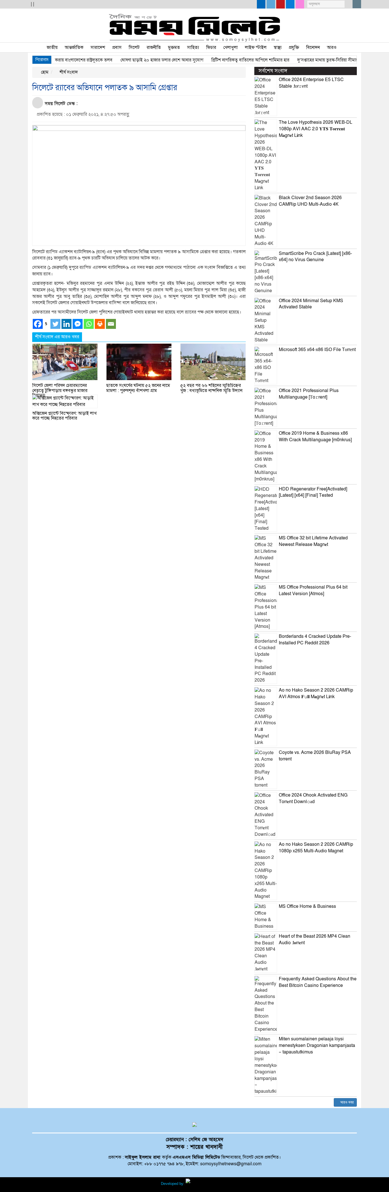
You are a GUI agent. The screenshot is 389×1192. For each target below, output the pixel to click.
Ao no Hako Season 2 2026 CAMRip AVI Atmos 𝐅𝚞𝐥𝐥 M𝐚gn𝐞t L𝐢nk (316, 693)
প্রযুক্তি (294, 47)
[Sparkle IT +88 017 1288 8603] (207, 1183)
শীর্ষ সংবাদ (68, 72)
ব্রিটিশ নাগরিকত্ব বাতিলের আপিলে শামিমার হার (237, 60)
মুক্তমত (174, 47)
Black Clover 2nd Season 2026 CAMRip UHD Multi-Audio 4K (310, 201)
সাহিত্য (193, 47)
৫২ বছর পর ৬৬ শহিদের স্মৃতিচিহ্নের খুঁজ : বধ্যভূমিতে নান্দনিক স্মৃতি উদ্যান (211, 388)
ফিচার (211, 47)
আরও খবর (346, 1102)
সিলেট (134, 47)
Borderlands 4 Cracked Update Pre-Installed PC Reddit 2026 (315, 639)
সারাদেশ (98, 47)
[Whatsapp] (89, 324)
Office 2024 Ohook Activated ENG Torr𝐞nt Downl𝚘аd (313, 798)
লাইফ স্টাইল (256, 47)
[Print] (100, 324)
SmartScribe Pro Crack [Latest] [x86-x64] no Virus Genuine (315, 256)
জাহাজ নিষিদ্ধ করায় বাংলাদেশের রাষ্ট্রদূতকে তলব (59, 60)
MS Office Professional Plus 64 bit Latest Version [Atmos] (313, 590)
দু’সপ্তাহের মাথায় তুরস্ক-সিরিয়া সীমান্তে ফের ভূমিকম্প (327, 60)
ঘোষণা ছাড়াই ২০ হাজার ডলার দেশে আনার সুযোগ (149, 60)
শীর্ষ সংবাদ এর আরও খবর (57, 337)
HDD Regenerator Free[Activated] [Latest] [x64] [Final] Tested (313, 492)
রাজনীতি (154, 47)
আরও (332, 47)
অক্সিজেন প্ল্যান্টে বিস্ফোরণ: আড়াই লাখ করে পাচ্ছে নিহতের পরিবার (64, 416)
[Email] (111, 324)
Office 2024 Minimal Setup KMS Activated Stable (311, 304)
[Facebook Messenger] (78, 324)
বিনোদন (313, 47)
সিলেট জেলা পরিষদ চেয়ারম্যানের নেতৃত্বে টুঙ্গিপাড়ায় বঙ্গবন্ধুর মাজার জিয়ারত (59, 390)
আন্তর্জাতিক (74, 47)
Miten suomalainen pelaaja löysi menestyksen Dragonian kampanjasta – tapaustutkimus (317, 1045)
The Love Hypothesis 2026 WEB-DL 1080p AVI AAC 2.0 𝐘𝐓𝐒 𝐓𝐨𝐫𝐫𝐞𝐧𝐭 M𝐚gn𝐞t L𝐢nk (315, 129)
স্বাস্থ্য (278, 47)
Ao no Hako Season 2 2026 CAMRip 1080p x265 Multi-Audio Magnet (316, 847)
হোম (44, 72)
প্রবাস (117, 47)
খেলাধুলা (230, 47)
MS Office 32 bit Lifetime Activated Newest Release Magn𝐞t (313, 541)
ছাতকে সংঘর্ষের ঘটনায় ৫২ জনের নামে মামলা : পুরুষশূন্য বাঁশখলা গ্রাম (138, 388)
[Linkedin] (66, 324)
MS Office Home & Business (307, 906)
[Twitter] (55, 324)
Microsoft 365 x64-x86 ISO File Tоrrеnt (317, 350)
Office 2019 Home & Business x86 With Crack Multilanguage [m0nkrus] (315, 436)
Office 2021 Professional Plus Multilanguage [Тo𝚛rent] (309, 393)
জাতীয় (52, 47)
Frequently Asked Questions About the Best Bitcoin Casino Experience (318, 982)
